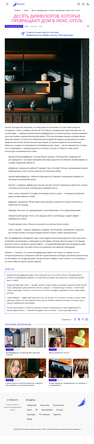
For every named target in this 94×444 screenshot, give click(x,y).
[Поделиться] (75, 319)
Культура (31, 414)
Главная (17, 10)
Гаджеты (57, 414)
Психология (58, 405)
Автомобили (47, 410)
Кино (29, 410)
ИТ (36, 410)
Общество (32, 405)
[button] (7, 4)
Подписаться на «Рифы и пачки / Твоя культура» (49, 35)
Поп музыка (44, 414)
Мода (26, 10)
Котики (59, 410)
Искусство (44, 405)
